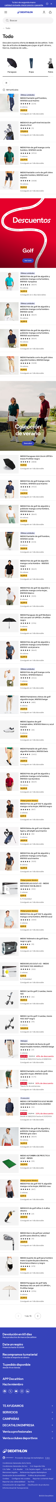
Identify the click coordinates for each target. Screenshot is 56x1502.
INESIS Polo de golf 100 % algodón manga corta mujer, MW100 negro (36, 805)
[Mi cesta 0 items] (50, 12)
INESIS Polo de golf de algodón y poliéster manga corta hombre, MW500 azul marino (35, 333)
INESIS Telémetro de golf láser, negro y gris (34, 939)
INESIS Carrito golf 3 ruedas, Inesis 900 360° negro (36, 1017)
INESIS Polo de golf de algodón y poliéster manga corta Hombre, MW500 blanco (35, 508)
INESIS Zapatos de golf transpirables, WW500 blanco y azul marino (37, 724)
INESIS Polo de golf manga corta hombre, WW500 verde (35, 148)
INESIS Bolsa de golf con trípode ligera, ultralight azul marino (35, 829)
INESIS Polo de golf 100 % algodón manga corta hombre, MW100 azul (36, 915)
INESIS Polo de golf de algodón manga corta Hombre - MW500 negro (34, 563)
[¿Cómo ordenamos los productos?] (4, 90)
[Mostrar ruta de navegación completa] (4, 28)
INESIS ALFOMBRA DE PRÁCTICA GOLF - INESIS (35, 1156)
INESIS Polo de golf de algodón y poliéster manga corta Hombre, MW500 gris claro (35, 1131)
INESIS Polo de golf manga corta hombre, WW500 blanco (35, 673)
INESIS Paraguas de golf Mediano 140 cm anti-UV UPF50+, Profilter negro (35, 617)
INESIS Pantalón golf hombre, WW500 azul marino (33, 99)
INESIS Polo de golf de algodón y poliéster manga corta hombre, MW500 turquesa (35, 279)
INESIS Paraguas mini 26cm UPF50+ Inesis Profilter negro (36, 457)
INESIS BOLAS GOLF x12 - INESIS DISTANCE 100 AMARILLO (34, 964)
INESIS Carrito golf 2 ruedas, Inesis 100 (36, 992)
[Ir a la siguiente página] (38, 1316)
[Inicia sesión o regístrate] (44, 12)
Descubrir (28, 443)
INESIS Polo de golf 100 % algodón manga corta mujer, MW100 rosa (36, 1185)
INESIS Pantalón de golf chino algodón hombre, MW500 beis (34, 750)
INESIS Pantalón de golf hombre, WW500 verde (35, 537)
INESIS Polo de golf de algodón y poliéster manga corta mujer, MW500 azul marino (35, 855)
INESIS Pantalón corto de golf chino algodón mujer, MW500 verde (36, 1072)
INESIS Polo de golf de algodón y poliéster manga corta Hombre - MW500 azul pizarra (35, 644)
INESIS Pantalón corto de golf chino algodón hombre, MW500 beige (36, 358)
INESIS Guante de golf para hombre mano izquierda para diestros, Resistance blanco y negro (36, 1260)
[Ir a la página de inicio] (25, 12)
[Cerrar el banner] (51, 4)
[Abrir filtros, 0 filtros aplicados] (6, 83)
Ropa (31, 72)
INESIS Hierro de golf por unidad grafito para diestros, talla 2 (35, 1234)
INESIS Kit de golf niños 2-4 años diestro (35, 1209)
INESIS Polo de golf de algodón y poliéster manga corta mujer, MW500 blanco (35, 590)
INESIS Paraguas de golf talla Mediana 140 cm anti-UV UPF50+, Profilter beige (35, 1285)
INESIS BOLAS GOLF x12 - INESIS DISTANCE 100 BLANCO (34, 884)
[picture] (9, 103)
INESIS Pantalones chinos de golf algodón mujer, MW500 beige (35, 698)
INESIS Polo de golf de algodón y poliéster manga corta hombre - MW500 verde (35, 309)
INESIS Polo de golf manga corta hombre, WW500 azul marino (35, 482)
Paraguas (12, 72)
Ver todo (28, 261)
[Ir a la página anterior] (18, 1316)
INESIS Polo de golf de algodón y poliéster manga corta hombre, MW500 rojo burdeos (35, 776)
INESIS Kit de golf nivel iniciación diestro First (35, 123)
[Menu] (6, 12)
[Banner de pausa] (47, 4)
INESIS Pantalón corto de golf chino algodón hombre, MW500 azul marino (36, 175)
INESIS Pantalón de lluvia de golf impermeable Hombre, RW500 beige (37, 1045)
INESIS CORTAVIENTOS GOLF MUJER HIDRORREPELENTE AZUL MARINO (36, 1102)
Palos (50, 72)
